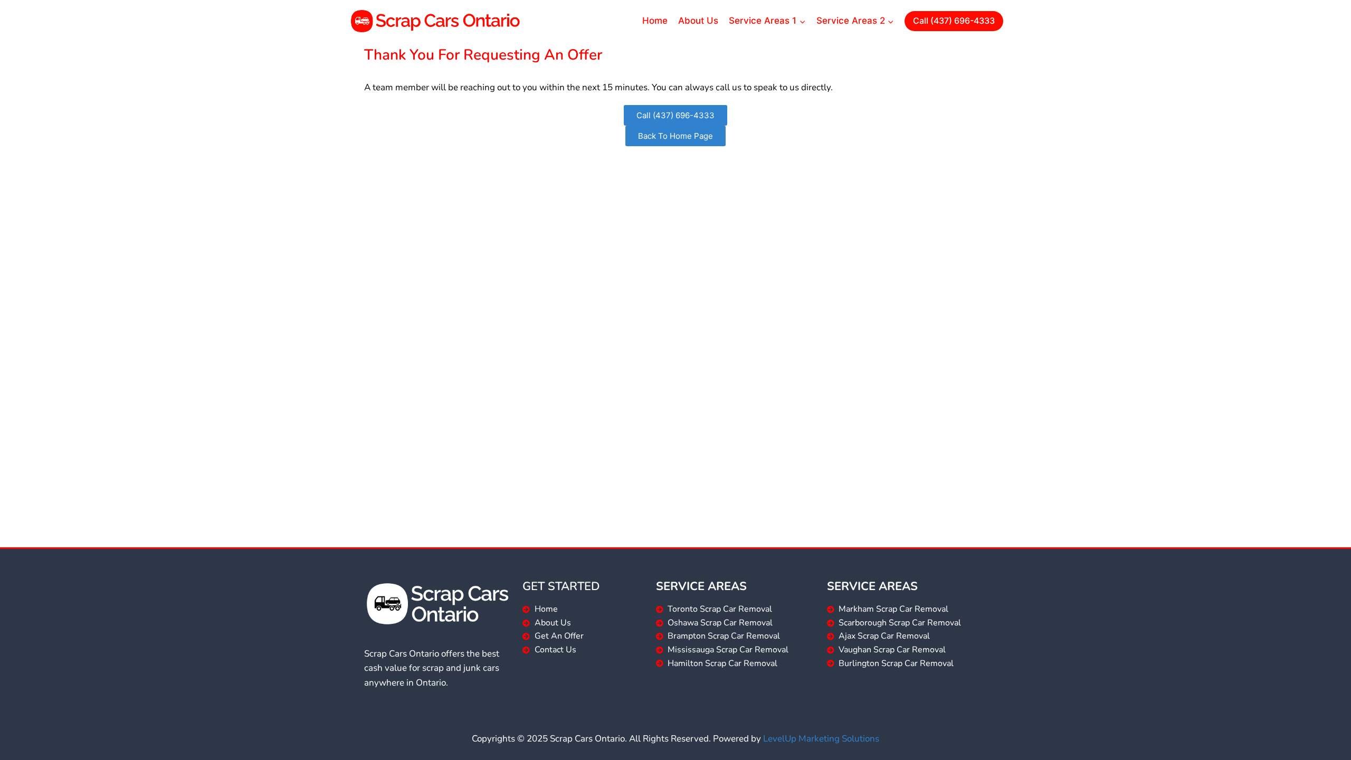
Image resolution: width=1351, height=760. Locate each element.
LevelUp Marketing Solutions (821, 739)
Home (655, 20)
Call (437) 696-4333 (954, 20)
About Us (698, 20)
